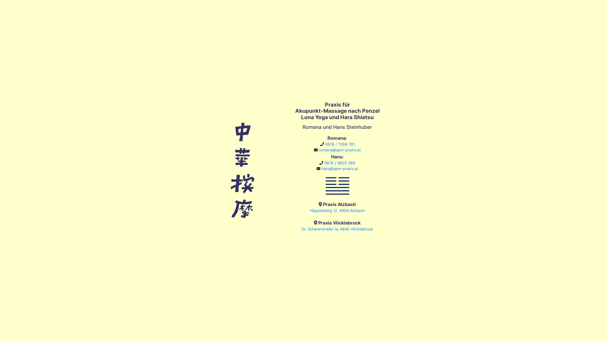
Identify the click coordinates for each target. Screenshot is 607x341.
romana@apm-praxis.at (340, 150)
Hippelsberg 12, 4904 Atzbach (337, 210)
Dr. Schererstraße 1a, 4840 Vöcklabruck (337, 229)
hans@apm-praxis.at (340, 168)
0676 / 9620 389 (339, 163)
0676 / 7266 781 (340, 144)
